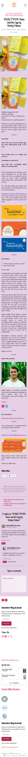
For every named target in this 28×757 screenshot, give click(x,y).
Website (4, 402)
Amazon (12, 418)
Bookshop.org (20, 418)
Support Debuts (19, 491)
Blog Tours (9, 13)
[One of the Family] (24, 671)
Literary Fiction (11, 491)
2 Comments (15, 32)
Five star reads (13, 490)
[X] (8, 636)
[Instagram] (3, 406)
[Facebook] (5, 636)
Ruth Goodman (5, 676)
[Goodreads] (11, 636)
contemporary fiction (19, 488)
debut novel (6, 490)
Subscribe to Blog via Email (11, 607)
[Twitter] (6, 406)
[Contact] (6, 600)
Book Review (11, 488)
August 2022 (6, 486)
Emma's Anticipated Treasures (14, 15)
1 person (8, 540)
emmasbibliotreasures (10, 29)
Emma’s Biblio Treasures (11, 689)
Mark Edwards (5, 670)
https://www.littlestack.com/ (10, 660)
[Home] (3, 600)
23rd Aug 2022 (23, 29)
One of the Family (7, 669)
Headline (19, 490)
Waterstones (5, 418)
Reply (3, 543)
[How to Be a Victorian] (24, 676)
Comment (21, 589)
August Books (13, 486)
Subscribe (6, 623)
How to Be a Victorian (8, 675)
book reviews (18, 13)
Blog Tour (18, 486)
